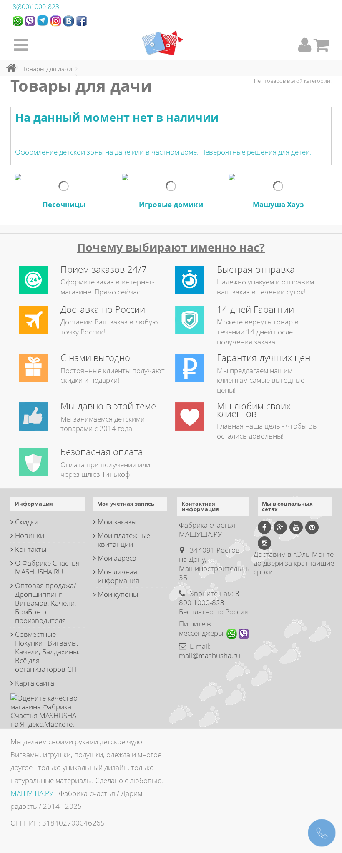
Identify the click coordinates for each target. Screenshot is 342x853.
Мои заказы (117, 521)
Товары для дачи (47, 69)
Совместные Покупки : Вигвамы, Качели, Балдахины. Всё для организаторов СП (47, 651)
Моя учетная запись (125, 503)
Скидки (26, 521)
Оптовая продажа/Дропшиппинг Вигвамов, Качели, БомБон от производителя (45, 603)
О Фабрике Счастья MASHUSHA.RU (47, 567)
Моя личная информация (118, 576)
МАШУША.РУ (31, 793)
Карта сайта (34, 682)
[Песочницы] (64, 186)
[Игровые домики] (171, 186)
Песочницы (64, 204)
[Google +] (280, 527)
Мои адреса (117, 558)
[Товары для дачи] (64, 186)
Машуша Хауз (278, 204)
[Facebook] (264, 527)
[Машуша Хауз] (278, 186)
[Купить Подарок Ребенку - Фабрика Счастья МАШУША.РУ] (162, 42)
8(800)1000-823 (36, 6)
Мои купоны (118, 594)
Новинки (29, 535)
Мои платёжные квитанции (124, 540)
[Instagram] (264, 543)
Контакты (30, 549)
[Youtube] (296, 527)
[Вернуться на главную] (8, 67)
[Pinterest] (312, 527)
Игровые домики (171, 204)
